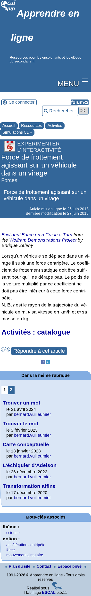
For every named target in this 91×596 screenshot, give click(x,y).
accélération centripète (25, 545)
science (13, 533)
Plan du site (20, 566)
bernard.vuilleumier (32, 414)
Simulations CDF (17, 132)
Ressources (31, 125)
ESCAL (49, 592)
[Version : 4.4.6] (57, 588)
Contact (44, 566)
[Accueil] (8, 11)
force (10, 550)
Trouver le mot (20, 423)
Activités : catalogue (35, 332)
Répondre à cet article (39, 351)
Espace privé (70, 566)
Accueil (8, 125)
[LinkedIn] (48, 363)
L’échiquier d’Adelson (30, 465)
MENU (68, 83)
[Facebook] (43, 363)
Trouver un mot (21, 402)
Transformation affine (29, 486)
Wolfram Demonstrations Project (42, 240)
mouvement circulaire (24, 555)
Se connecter (21, 102)
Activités (55, 125)
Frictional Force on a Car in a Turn (36, 234)
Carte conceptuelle (26, 444)
